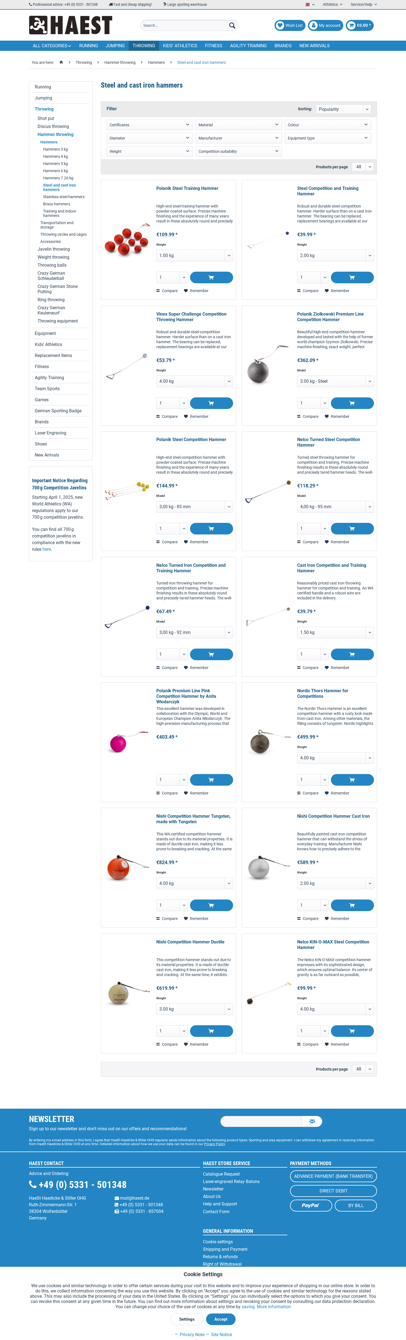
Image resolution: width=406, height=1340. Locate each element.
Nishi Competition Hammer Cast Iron (333, 816)
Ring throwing (51, 299)
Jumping (43, 98)
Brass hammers (56, 204)
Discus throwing (53, 126)
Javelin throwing (54, 249)
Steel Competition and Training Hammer (327, 191)
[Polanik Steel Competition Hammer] (127, 491)
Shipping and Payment (225, 1249)
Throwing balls (52, 265)
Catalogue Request (221, 1174)
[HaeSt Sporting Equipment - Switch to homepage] (70, 25)
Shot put (46, 118)
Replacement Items (53, 355)
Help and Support (220, 1204)
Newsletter (213, 1189)
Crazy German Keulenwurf (51, 310)
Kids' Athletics (48, 344)
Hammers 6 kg (55, 171)
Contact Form (216, 1211)
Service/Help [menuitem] (362, 4)
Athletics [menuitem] (331, 4)
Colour (293, 125)
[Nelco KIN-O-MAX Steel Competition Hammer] (268, 993)
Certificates (119, 125)
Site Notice (221, 1334)
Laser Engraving (50, 433)
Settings (187, 1319)
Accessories (50, 241)
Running (43, 87)
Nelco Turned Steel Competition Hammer (328, 442)
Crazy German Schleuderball (51, 276)
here (47, 549)
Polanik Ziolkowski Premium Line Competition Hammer (330, 316)
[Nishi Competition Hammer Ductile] (127, 993)
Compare (169, 291)
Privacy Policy (214, 1144)
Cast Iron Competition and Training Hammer (331, 568)
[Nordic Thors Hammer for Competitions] (268, 742)
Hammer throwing (55, 134)
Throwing (44, 109)
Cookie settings (218, 1241)
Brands (42, 421)
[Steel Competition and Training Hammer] (268, 240)
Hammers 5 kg (55, 163)
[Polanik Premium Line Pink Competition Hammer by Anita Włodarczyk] (127, 742)
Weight (116, 151)
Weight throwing (53, 257)
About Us (212, 1196)
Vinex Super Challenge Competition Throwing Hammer (191, 316)
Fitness (42, 366)
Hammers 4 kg (55, 156)
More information (274, 1306)
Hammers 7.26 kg (58, 178)
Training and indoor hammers (59, 213)
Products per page (332, 167)
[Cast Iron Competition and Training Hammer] (268, 617)
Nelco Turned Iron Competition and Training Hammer (191, 568)
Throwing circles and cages (63, 234)
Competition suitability (218, 151)
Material (206, 125)
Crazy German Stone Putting (58, 289)
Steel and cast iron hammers (59, 187)
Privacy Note (191, 1334)
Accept (220, 1319)
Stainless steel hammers (64, 197)
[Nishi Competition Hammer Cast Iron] (268, 868)
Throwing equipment (58, 321)
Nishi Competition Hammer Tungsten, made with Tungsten (193, 819)
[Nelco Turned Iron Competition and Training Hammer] (127, 617)
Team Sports (47, 388)
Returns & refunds (220, 1256)
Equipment (45, 333)
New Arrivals (47, 455)
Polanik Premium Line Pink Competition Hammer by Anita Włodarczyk (186, 696)
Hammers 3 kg (55, 149)
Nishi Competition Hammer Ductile (190, 942)
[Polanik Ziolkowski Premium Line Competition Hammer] (268, 365)
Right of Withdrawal (222, 1264)
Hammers (48, 142)
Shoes (41, 444)
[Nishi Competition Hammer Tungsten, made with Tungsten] (127, 868)
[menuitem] (189, 25)
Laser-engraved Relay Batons (231, 1181)
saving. (249, 1306)
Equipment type (301, 138)
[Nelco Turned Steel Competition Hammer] (268, 491)
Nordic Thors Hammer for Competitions (322, 693)
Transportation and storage (56, 225)
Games (42, 399)
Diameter (117, 138)
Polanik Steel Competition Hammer (191, 439)
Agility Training (49, 377)
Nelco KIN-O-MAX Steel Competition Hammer (333, 944)
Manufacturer (210, 138)
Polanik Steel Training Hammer (187, 188)
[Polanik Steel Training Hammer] (127, 240)
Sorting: (305, 109)
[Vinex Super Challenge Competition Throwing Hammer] (127, 365)
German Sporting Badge (58, 410)
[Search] (232, 25)
